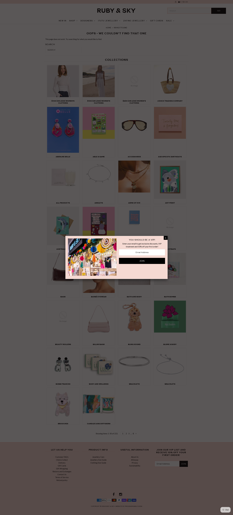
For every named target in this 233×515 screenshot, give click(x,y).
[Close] (166, 237)
